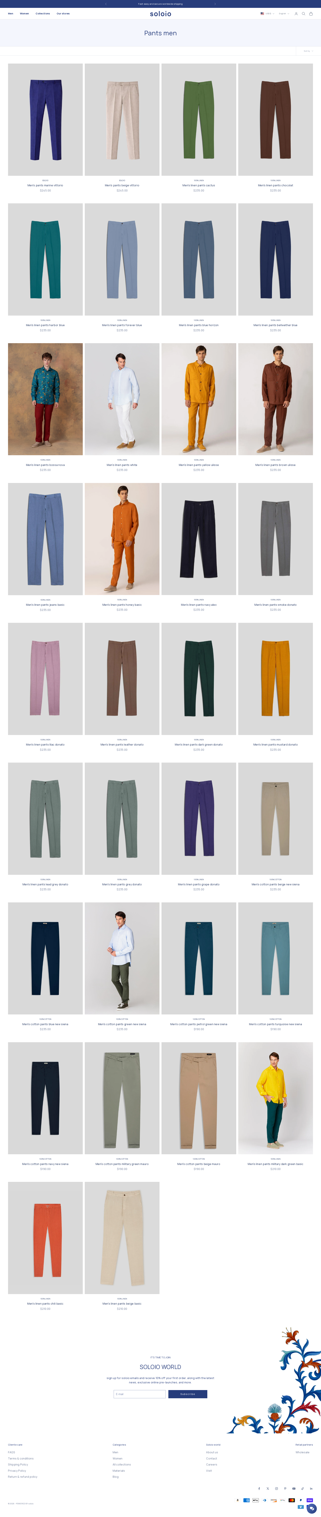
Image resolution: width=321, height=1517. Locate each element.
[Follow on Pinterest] (285, 1488)
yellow (186, 450)
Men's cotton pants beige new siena (276, 884)
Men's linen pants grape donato (199, 884)
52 (45, 170)
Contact (211, 1458)
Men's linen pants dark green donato (199, 744)
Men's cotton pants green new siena (122, 1024)
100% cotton (276, 879)
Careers (211, 1464)
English (282, 13)
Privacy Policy (17, 1471)
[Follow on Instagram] (276, 1488)
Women (24, 13)
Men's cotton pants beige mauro (198, 1164)
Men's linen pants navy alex (199, 605)
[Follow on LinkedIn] (311, 1488)
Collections (43, 13)
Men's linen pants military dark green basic (275, 1164)
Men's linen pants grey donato (122, 884)
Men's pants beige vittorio (122, 185)
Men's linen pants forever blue (122, 325)
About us (212, 1452)
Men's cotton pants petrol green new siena (198, 1024)
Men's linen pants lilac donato (45, 744)
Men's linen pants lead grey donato (45, 884)
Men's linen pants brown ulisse (275, 465)
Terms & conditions (21, 1458)
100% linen (199, 180)
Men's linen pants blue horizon (199, 325)
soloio (45, 180)
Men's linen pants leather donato (122, 744)
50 (38, 170)
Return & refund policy (22, 1477)
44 (24, 170)
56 (60, 170)
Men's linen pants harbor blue (45, 325)
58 (67, 170)
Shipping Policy (18, 1464)
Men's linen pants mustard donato (275, 744)
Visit (209, 1471)
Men (10, 13)
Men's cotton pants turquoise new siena (275, 1024)
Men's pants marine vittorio (45, 185)
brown (275, 450)
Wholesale (303, 1452)
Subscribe (187, 1394)
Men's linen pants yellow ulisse (199, 465)
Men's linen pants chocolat (275, 185)
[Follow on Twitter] (268, 1488)
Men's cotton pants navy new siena (45, 1164)
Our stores (63, 13)
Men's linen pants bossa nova (45, 465)
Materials (119, 1471)
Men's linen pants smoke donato (275, 605)
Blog (116, 1477)
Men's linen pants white (122, 465)
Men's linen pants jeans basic (45, 605)
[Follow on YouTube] (294, 1488)
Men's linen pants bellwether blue (276, 325)
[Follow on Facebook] (259, 1488)
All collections (122, 1464)
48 (188, 170)
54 (52, 170)
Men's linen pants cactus (199, 185)
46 (31, 170)
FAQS (11, 1452)
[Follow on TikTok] (302, 1488)
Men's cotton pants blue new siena (45, 1024)
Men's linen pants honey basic (122, 605)
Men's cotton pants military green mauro (122, 1164)
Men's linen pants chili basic (45, 1303)
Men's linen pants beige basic (122, 1303)
